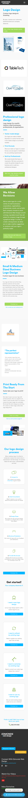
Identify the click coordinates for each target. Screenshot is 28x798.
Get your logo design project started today (14, 174)
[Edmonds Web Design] (6, 2)
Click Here (10, 480)
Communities (20, 752)
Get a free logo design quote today (13, 30)
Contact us (14, 304)
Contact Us (14, 573)
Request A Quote (8, 748)
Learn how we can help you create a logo (12, 236)
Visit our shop (14, 415)
